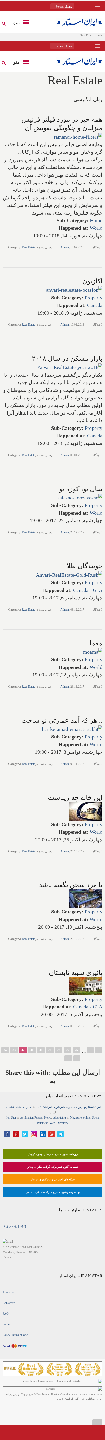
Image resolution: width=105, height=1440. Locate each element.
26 (76, 1050)
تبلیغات (9, 1107)
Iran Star (11, 1117)
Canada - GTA (87, 590)
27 (67, 1050)
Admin (64, 247)
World (96, 228)
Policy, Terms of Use (15, 1335)
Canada (94, 305)
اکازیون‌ (92, 281)
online (86, 1117)
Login (6, 1324)
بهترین (82, 1107)
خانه (100, 35)
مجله (74, 1107)
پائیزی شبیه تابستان (75, 972)
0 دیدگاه (97, 247)
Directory (62, 1123)
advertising (59, 1117)
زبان (97, 99)
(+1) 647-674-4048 (14, 1226)
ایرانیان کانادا (43, 1107)
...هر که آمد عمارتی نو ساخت (61, 720)
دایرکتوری (58, 1107)
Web (52, 1123)
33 (14, 1050)
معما (96, 643)
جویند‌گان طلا (84, 566)
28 (58, 1050)
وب (68, 1107)
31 (31, 1050)
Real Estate (28, 247)
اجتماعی (20, 1107)
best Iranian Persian (31, 1117)
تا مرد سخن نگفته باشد (70, 885)
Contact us (9, 1303)
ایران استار (94, 1107)
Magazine (76, 1117)
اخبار (29, 1107)
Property (93, 297)
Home (96, 220)
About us (8, 1292)
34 (5, 1050)
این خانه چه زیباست (75, 797)
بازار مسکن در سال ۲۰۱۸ (67, 358)
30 (40, 1050)
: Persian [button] (63, 6)
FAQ (6, 1313)
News (47, 1117)
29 (49, 1050)
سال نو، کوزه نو (80, 489)
